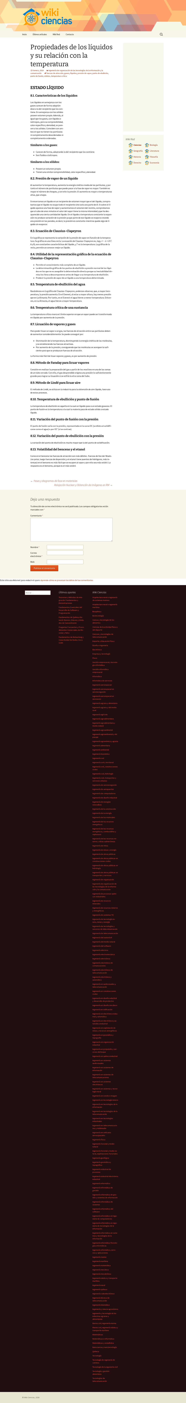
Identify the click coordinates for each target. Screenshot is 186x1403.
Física (94, 658)
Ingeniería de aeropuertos (103, 789)
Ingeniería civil (98, 758)
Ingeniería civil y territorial (103, 762)
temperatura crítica (59, 76)
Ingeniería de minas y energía (104, 850)
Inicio (24, 34)
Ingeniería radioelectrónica (103, 1293)
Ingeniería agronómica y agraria (105, 741)
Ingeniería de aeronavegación (104, 785)
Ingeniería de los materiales (103, 817)
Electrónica (97, 649)
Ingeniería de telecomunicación (105, 933)
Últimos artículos (40, 34)
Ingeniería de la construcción (104, 809)
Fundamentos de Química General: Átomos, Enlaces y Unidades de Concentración (71, 620)
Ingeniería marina (99, 1257)
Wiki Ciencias (29, 1397)
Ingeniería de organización (103, 879)
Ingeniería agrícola (99, 714)
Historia (137, 157)
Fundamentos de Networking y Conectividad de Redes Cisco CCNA (71, 640)
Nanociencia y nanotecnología (104, 1347)
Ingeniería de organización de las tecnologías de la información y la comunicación (104, 887)
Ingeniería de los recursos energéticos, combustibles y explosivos (104, 831)
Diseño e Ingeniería (100, 645)
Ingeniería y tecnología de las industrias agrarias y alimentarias (104, 1316)
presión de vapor (85, 73)
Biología (154, 145)
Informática (97, 676)
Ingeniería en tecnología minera (105, 1100)
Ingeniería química (99, 1289)
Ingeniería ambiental (100, 750)
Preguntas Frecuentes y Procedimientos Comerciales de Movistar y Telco (71, 630)
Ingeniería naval (98, 1285)
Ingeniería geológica (100, 1158)
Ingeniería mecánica (100, 1269)
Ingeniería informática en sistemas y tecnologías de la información (105, 1236)
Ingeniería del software (101, 946)
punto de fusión (36, 76)
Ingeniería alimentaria (101, 745)
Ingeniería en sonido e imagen (104, 1096)
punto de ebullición (100, 73)
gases (66, 73)
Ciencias (137, 145)
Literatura (154, 151)
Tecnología (96, 1355)
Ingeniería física (98, 1139)
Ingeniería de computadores (104, 793)
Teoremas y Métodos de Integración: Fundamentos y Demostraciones (71, 600)
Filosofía (154, 157)
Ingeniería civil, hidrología (102, 773)
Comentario (36, 515)
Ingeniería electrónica (101, 958)
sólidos (47, 76)
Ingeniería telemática (101, 1305)
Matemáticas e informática (103, 1339)
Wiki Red (56, 34)
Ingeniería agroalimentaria (103, 718)
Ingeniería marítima (100, 1261)
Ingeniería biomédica (100, 754)
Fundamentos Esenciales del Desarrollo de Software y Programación (70, 610)
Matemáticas (97, 1334)
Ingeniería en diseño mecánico (104, 1005)
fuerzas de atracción (54, 73)
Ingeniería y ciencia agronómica (105, 1309)
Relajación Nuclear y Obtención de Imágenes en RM (83, 485)
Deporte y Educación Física (103, 641)
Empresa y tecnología (101, 654)
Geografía (138, 151)
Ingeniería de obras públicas (103, 854)
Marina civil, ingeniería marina (104, 1323)
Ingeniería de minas (100, 845)
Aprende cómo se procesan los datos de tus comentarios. (67, 580)
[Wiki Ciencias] (93, 15)
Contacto (70, 34)
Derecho (137, 162)
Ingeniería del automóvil (102, 937)
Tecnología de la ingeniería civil (105, 1367)
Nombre (34, 547)
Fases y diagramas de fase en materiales (53, 480)
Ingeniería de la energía (102, 813)
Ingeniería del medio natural (103, 942)
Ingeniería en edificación (102, 1009)
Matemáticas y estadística (103, 1343)
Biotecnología (98, 615)
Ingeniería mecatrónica (101, 1274)
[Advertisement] (88, 121)
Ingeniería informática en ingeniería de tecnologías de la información (104, 1226)
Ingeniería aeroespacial (102, 685)
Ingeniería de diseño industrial (104, 797)
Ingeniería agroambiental (102, 730)
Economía (154, 162)
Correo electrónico (36, 554)
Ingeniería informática (101, 1183)
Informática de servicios (102, 680)
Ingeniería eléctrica (100, 950)
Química (95, 1351)
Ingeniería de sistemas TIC (103, 915)
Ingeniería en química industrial (105, 1056)
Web (32, 561)
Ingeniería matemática (101, 1265)
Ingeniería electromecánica (103, 954)
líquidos (73, 73)
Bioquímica (96, 611)
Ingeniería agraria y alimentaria (104, 703)
